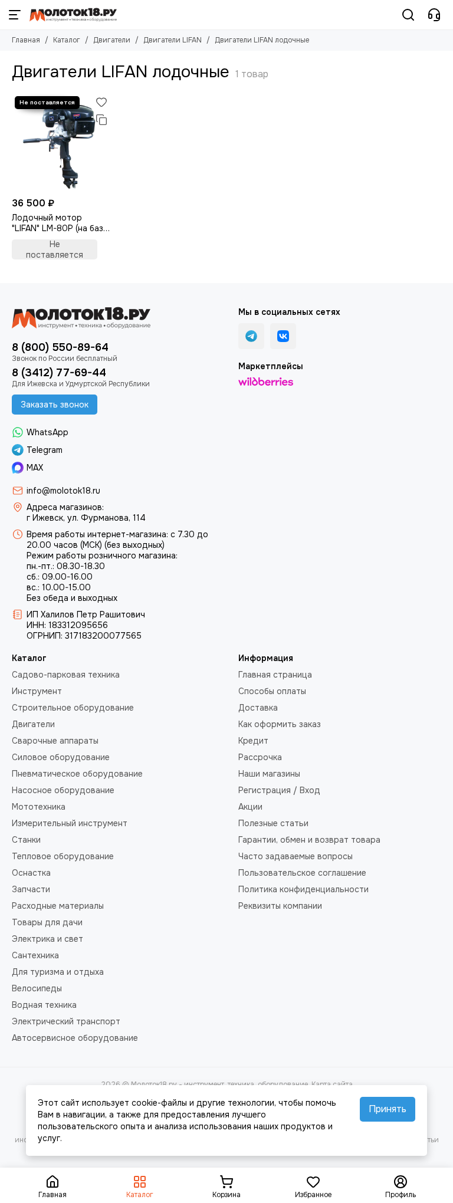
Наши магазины (269, 773)
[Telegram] (251, 336)
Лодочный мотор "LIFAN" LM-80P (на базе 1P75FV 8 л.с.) (60, 223)
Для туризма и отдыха (58, 972)
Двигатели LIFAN (172, 40)
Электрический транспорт (66, 1021)
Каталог (66, 40)
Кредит (253, 740)
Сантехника (35, 955)
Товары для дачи (47, 922)
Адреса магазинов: (65, 507)
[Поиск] (408, 14)
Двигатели (111, 40)
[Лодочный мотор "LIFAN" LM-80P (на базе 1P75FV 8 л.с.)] (61, 142)
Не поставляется (54, 249)
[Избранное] (101, 102)
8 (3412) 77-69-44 (59, 372)
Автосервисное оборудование (75, 1038)
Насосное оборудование (63, 790)
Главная (26, 40)
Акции (250, 806)
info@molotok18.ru (63, 490)
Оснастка (31, 872)
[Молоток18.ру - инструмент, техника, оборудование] (73, 15)
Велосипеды (37, 988)
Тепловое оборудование (63, 856)
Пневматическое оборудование (77, 773)
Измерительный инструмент (69, 823)
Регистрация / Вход (279, 790)
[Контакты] (434, 14)
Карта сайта (332, 1084)
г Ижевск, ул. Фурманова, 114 (86, 517)
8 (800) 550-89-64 (60, 347)
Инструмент (37, 691)
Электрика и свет (47, 939)
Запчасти (31, 889)
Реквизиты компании (280, 905)
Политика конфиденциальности (303, 889)
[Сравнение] (101, 120)
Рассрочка (260, 757)
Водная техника (44, 1005)
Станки (26, 839)
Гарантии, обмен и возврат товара (309, 839)
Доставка (258, 707)
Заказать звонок (54, 404)
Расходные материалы (58, 905)
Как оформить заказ (279, 724)
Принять (387, 1109)
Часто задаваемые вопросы (295, 856)
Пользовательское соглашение (302, 872)
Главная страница (275, 674)
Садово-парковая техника (66, 674)
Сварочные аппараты (55, 740)
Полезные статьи (273, 823)
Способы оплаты (272, 691)
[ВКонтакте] (283, 336)
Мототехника (38, 806)
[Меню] (14, 14)
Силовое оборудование (61, 757)
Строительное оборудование (73, 707)
